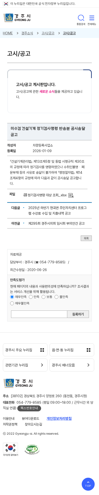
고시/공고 (48, 33)
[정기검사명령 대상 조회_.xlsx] (71, 195)
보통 (49, 297)
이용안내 (8, 418)
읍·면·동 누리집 (63, 350)
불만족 (64, 297)
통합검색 (81, 17)
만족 (36, 297)
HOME (8, 33)
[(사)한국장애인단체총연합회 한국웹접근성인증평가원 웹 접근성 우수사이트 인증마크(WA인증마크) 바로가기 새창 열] (32, 449)
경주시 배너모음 (63, 365)
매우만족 (21, 297)
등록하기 (78, 314)
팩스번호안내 (29, 408)
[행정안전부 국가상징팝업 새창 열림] (10, 449)
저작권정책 (10, 424)
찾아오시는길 (33, 424)
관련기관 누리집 (16, 365)
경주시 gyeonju (17, 18)
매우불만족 (22, 303)
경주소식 (27, 33)
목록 (86, 238)
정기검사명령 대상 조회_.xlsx (47, 195)
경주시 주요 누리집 (18, 350)
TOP (88, 486)
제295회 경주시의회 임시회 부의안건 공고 (56, 223)
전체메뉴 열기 (91, 17)
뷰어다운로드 (30, 418)
